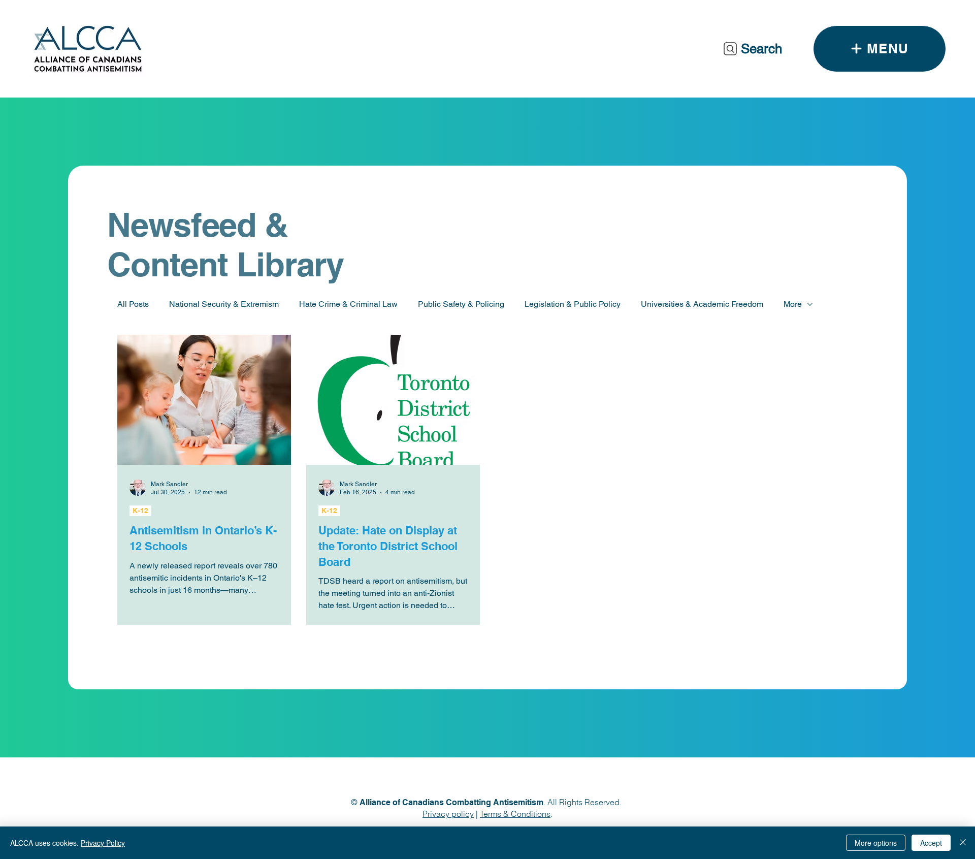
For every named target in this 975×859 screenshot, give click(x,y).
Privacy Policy (103, 843)
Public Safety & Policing (461, 304)
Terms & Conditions (515, 814)
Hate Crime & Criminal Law (348, 304)
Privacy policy (448, 814)
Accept (931, 843)
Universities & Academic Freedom (702, 304)
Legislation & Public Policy (573, 304)
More (793, 304)
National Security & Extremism (224, 304)
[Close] (963, 843)
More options (876, 843)
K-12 (140, 510)
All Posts (133, 304)
